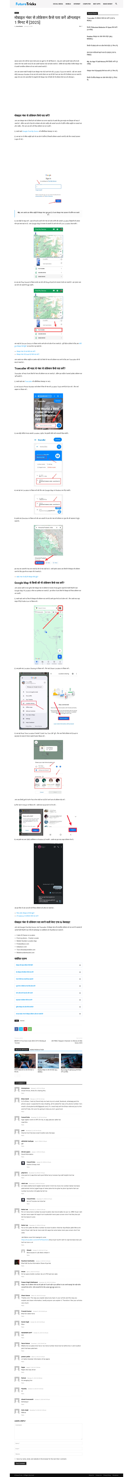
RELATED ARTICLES (22, 1050)
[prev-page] (16, 1076)
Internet (77, 4)
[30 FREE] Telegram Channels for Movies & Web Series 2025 (67, 1042)
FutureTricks (25, 1117)
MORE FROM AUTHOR (37, 1050)
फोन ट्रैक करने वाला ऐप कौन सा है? (24, 993)
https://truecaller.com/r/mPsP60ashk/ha (35, 1240)
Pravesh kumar (26, 1311)
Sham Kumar (25, 1295)
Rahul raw (24, 1209)
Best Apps (96, 4)
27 (81, 26)
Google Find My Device (30, 131)
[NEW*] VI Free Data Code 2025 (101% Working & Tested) (30, 1042)
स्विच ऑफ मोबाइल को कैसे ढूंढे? (25, 913)
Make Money (107, 4)
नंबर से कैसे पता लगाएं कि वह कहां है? (24, 979)
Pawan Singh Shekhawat (29, 1282)
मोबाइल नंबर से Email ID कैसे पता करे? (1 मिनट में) (102, 71)
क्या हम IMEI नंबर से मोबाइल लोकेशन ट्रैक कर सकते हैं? (29, 1014)
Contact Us (99, 1475)
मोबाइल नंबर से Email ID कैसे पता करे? (28, 354)
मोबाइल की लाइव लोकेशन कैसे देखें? (24, 965)
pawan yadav (25, 1356)
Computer (87, 4)
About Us (91, 1475)
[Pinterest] (25, 1029)
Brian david (25, 1099)
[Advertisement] (48, 42)
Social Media (58, 4)
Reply (22, 1093)
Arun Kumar (19, 26)
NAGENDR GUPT (26, 1333)
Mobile (68, 4)
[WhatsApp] (30, 1029)
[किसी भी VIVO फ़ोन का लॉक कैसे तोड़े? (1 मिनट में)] (25, 1061)
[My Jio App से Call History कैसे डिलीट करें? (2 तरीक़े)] (71, 1061)
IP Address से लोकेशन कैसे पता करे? (28, 916)
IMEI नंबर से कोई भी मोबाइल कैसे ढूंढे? (27, 577)
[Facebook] (16, 1029)
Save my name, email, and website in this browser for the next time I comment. (42, 1459)
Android (22, 1020)
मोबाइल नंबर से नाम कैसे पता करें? (26, 351)
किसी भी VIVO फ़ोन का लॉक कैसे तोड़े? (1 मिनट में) (102, 46)
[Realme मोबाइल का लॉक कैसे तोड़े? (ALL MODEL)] (48, 1061)
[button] (116, 4)
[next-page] (19, 1076)
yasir (23, 1130)
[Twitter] (21, 1029)
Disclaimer (115, 1475)
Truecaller (28, 381)
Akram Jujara (25, 1152)
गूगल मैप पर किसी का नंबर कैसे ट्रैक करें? (26, 986)
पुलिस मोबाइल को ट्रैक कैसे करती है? (25, 1007)
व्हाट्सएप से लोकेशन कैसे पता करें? (24, 1000)
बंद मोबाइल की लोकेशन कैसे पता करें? (25, 972)
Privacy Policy (107, 1475)
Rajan (23, 1367)
